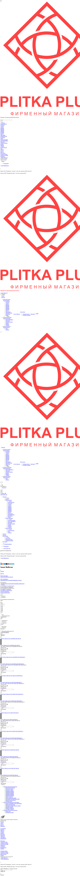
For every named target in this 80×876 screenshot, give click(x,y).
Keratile (13, 580)
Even (7, 583)
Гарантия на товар (4, 844)
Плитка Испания (11, 520)
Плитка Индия (11, 530)
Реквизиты (2, 845)
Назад (8, 497)
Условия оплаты (3, 842)
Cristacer (20, 580)
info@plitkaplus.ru (5, 165)
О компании (3, 828)
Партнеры (2, 835)
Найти (2, 871)
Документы (2, 837)
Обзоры (2, 855)
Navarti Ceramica (8, 580)
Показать (2, 635)
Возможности (3, 847)
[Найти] (1, 121)
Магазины (2, 840)
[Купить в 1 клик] (1, 636)
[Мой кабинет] (1, 484)
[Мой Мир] (5, 564)
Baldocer (16, 580)
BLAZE (18, 583)
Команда (2, 830)
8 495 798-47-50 (4, 157)
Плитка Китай (11, 502)
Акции (1, 822)
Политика (2, 846)
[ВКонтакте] (1, 564)
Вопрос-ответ (3, 854)
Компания (2, 826)
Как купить (8, 538)
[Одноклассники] (3, 564)
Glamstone (10, 583)
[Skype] (11, 564)
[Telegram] (13, 564)
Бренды (2, 825)
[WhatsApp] (10, 564)
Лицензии (2, 836)
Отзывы (2, 831)
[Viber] (8, 564)
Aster (1, 583)
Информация (3, 838)
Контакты (2, 834)
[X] (6, 564)
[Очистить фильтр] (1, 633)
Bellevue (4, 583)
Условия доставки (4, 843)
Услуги (2, 824)
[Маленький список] (0, 594)
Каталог (7, 499)
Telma (16, 583)
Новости (2, 829)
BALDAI (22, 583)
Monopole (2, 580)
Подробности (3, 651)
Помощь (2, 848)
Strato (13, 583)
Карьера (2, 833)
